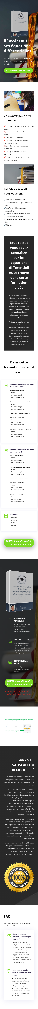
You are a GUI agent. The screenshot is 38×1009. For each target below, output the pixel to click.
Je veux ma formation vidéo (18, 70)
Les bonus (14, 514)
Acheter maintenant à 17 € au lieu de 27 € (18, 543)
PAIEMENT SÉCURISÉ (22, 640)
